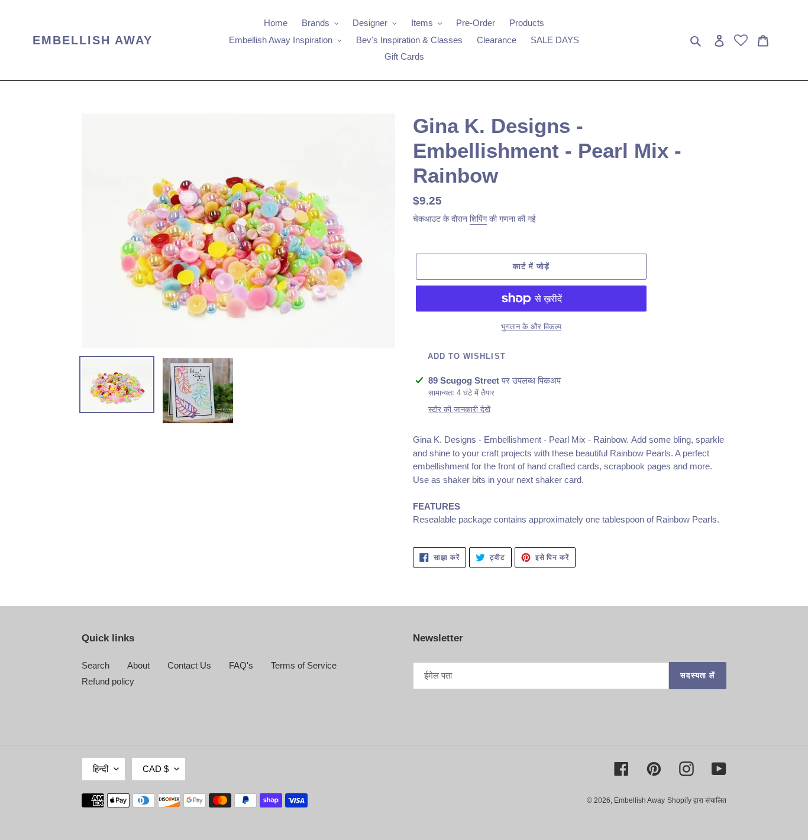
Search (95, 665)
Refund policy (108, 681)
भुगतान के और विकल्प (531, 326)
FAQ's (241, 665)
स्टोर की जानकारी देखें (459, 409)
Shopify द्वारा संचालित (696, 800)
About (138, 665)
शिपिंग (478, 218)
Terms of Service (304, 665)
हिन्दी (100, 769)
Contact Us (189, 665)
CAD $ (156, 769)
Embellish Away (93, 40)
